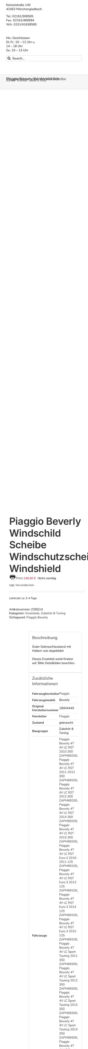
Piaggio (64, 693)
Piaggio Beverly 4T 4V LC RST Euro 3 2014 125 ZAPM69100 (68, 904)
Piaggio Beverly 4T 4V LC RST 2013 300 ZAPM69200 (68, 792)
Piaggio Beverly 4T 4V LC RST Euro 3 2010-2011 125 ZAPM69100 (68, 856)
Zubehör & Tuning (53, 613)
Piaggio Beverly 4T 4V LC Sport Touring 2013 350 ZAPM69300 (68, 1002)
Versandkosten (24, 585)
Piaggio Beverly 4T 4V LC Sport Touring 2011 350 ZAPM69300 (68, 953)
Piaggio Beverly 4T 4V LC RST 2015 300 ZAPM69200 (68, 833)
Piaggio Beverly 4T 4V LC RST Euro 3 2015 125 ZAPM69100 (68, 929)
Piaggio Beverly (37, 617)
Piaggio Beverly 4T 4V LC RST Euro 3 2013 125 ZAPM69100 (68, 880)
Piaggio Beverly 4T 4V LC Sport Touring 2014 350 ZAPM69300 (68, 1027)
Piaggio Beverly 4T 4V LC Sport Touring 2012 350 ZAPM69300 (68, 978)
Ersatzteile (32, 613)
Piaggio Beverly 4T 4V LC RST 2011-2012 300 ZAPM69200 (68, 770)
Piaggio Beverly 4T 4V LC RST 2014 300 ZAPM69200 (68, 813)
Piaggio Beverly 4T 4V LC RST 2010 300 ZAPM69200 (68, 747)
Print (19, 578)
